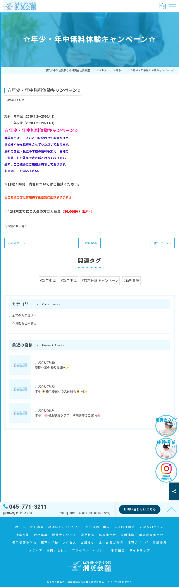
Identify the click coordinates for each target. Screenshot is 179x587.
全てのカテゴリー (24, 315)
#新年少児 (69, 281)
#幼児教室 (131, 281)
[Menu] (172, 6)
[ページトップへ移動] (171, 509)
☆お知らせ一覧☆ (15, 226)
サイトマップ (139, 550)
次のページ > (162, 243)
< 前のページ (17, 243)
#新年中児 (48, 281)
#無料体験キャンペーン (100, 281)
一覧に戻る (89, 243)
